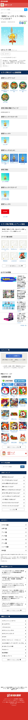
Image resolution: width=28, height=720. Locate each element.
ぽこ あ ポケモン (6, 624)
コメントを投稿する (14, 356)
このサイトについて (8, 699)
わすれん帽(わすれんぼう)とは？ (10, 483)
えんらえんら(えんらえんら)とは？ (10, 502)
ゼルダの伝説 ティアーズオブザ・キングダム (13, 643)
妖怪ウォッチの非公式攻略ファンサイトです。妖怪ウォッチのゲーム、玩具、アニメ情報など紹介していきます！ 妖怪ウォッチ (14, 688)
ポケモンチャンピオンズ (8, 633)
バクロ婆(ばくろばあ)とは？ (9, 499)
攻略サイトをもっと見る (13, 447)
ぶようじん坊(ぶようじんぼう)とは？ (11, 496)
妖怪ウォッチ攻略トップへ (11, 453)
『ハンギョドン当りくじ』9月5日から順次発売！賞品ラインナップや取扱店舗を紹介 (13, 572)
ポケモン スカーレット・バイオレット (11, 640)
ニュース (5, 546)
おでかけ (5, 524)
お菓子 (4, 528)
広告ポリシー (16, 700)
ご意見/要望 (15, 699)
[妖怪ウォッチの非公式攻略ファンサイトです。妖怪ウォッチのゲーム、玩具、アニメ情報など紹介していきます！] (4, 1)
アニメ (4, 532)
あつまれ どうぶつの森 (7, 646)
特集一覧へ (24, 325)
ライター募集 (5, 702)
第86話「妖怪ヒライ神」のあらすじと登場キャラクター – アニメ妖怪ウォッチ (13, 230)
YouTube (12, 703)
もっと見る (12, 509)
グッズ (4, 535)
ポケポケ (4, 636)
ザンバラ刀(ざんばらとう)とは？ (10, 480)
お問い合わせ (18, 702)
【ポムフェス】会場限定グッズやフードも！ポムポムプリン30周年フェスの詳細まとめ (13, 605)
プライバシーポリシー (7, 700)
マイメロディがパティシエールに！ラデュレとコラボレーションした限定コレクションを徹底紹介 (13, 585)
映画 (3, 550)
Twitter (23, 702)
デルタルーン (5, 649)
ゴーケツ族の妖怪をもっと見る (13, 265)
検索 (25, 9)
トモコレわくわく (6, 627)
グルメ (4, 539)
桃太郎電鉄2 (5, 652)
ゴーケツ (7, 53)
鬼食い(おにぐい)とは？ (8, 486)
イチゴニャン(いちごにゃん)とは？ (10, 505)
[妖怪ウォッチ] (14, 6)
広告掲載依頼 (11, 702)
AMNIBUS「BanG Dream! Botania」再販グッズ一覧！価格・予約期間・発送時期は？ (13, 579)
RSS (16, 703)
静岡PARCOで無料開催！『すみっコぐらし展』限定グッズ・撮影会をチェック (12, 598)
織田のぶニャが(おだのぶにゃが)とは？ (11, 489)
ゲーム (4, 543)
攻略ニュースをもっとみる (13, 610)
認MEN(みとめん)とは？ (8, 477)
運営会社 (21, 700)
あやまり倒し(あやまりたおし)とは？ (11, 493)
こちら (20, 359)
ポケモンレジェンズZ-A (8, 630)
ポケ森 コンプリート (7, 656)
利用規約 (21, 699)
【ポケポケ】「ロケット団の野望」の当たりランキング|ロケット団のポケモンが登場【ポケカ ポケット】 (13, 592)
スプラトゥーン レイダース (8, 620)
